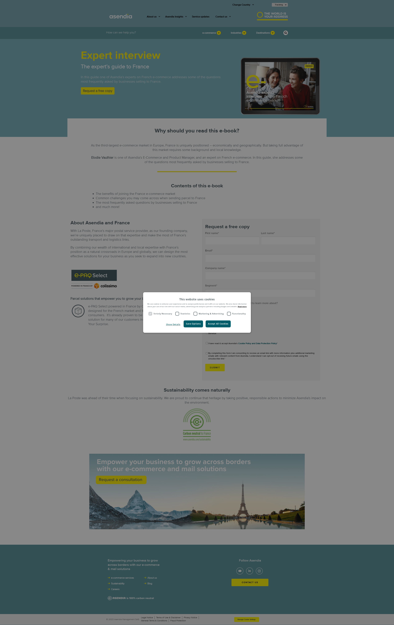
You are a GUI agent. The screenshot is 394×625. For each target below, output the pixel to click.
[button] (173, 324)
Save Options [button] (193, 323)
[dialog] (197, 312)
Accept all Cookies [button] (218, 323)
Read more (242, 306)
